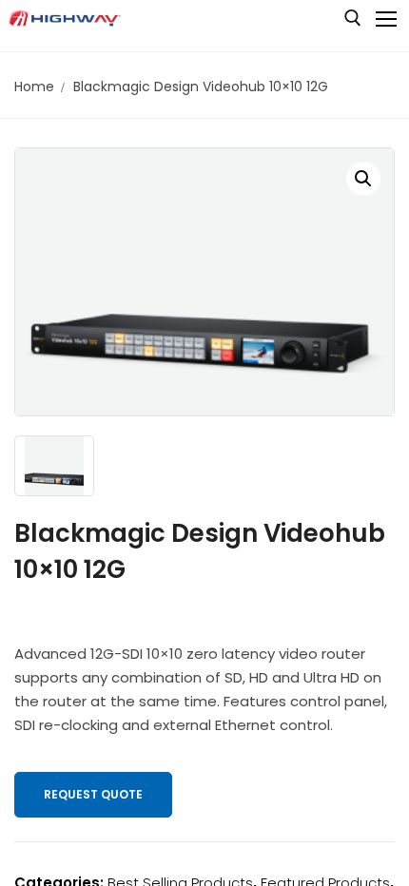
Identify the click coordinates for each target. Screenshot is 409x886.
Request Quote (93, 794)
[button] (363, 179)
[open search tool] (352, 18)
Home (34, 86)
